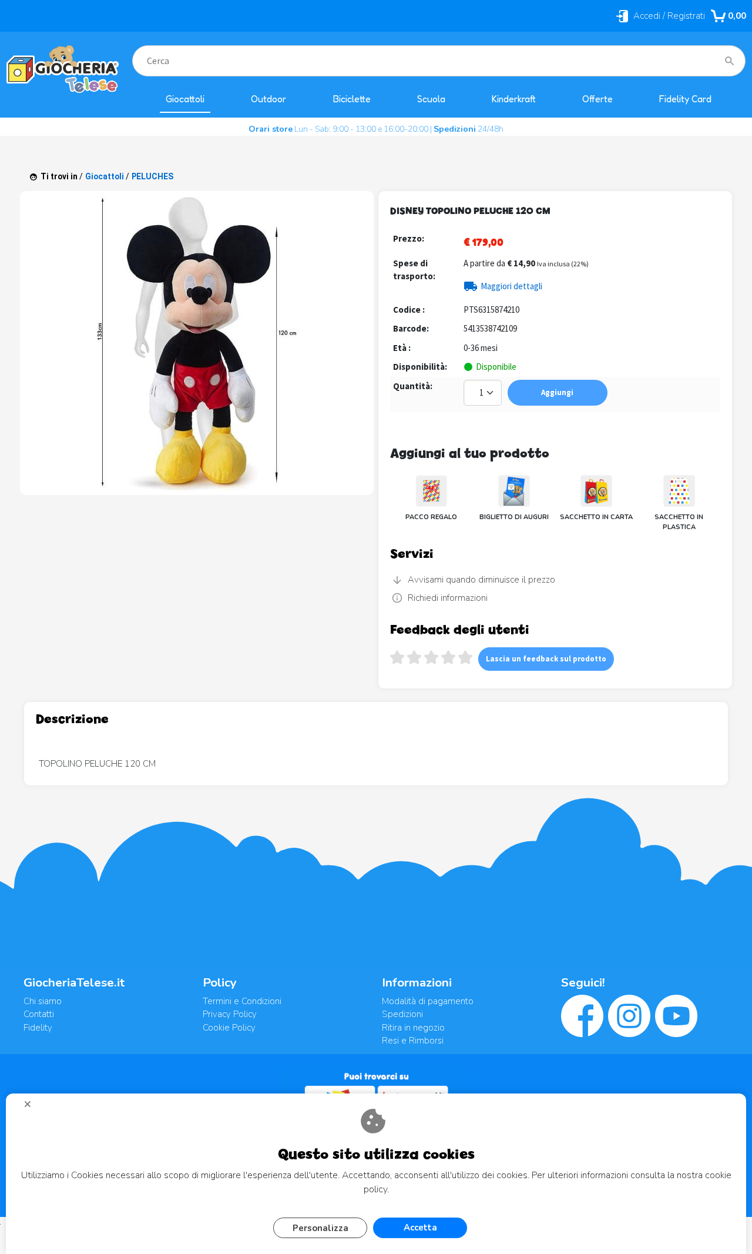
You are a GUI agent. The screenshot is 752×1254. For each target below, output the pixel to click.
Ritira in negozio (413, 1028)
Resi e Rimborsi (413, 1040)
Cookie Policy (229, 1028)
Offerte (597, 99)
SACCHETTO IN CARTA (596, 517)
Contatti (39, 1014)
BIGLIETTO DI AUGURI (514, 517)
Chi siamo (43, 1001)
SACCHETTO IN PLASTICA (678, 522)
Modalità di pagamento (428, 1001)
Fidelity (38, 1028)
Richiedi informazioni (448, 598)
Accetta (420, 1227)
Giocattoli (185, 99)
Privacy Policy (230, 1014)
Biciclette (352, 99)
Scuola (431, 99)
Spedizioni (402, 1014)
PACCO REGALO (431, 517)
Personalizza (320, 1228)
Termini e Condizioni (242, 1001)
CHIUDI (32, 1108)
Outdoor (268, 99)
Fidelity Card (685, 99)
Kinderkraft (514, 99)
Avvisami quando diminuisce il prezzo (481, 580)
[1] (484, 394)
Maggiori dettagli (511, 286)
